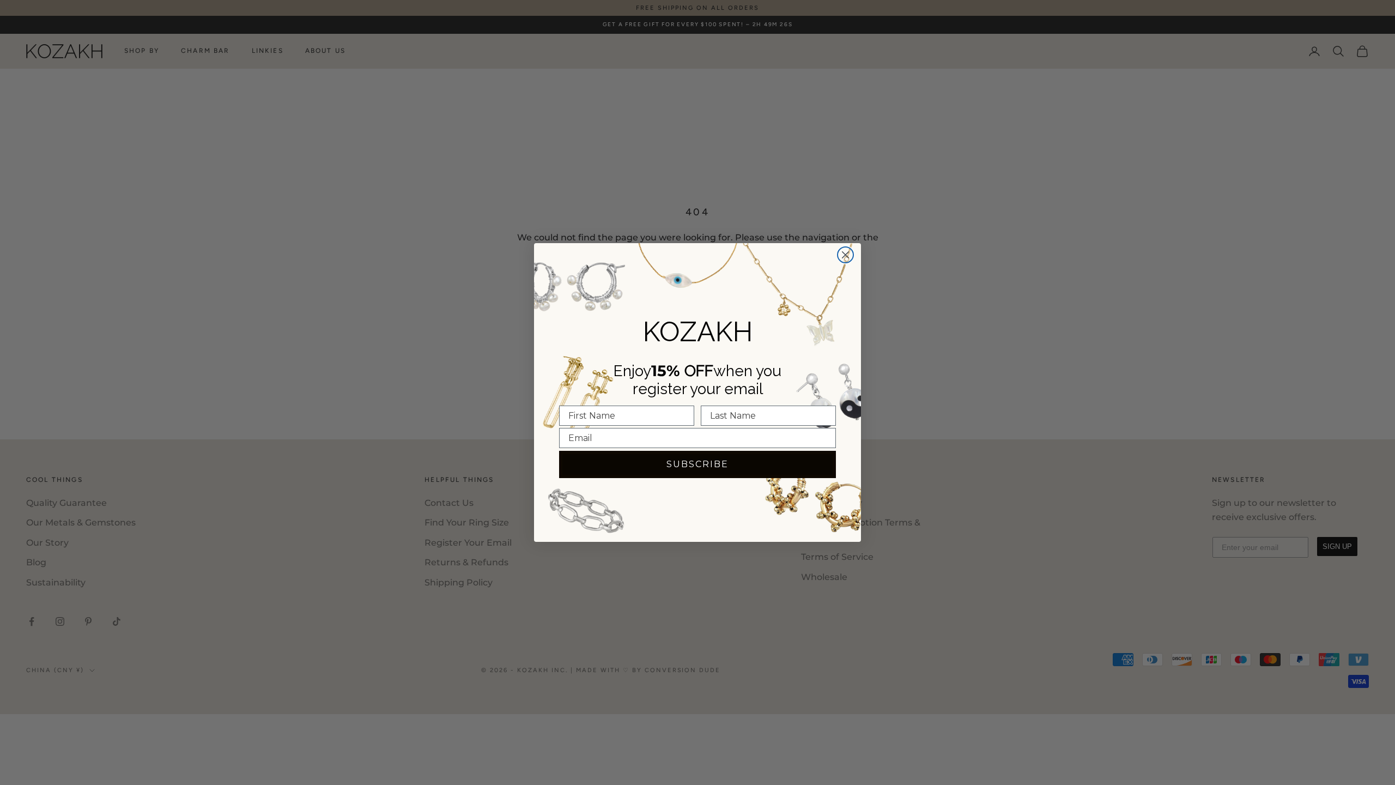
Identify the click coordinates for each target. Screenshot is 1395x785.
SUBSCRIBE (697, 464)
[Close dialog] (845, 255)
